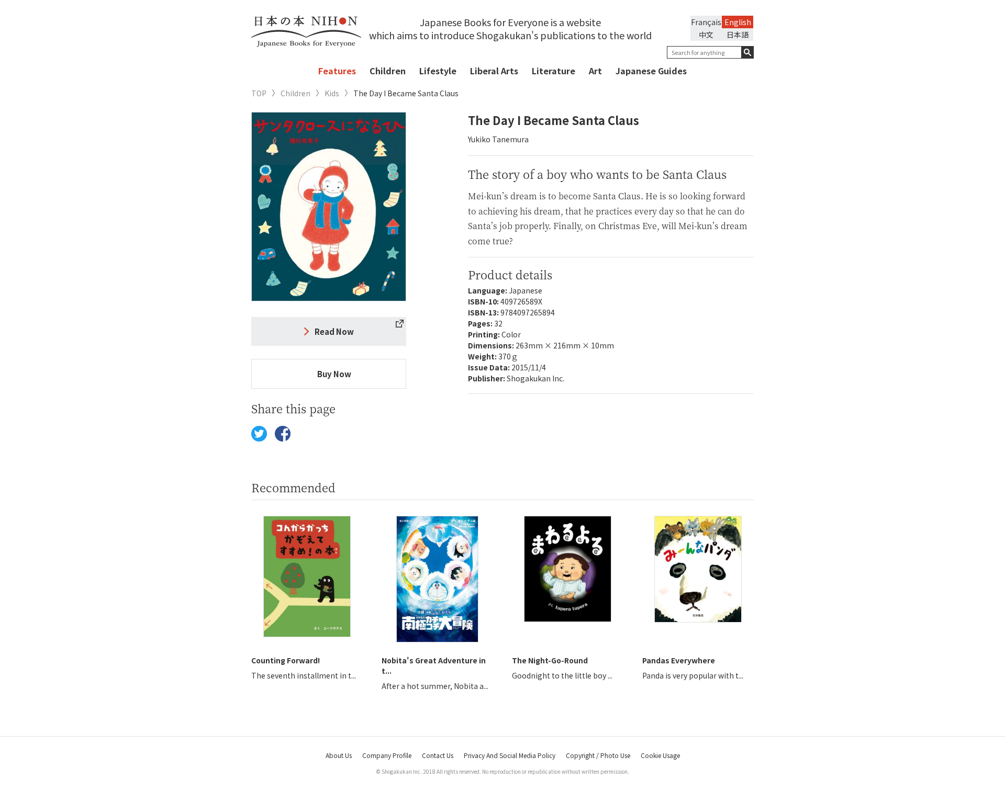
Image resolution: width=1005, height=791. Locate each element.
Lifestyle (437, 70)
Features (337, 70)
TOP (258, 93)
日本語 (738, 34)
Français (706, 22)
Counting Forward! (285, 660)
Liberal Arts (494, 70)
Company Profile (386, 755)
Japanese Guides (651, 70)
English (737, 22)
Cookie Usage (660, 755)
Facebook (283, 434)
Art (595, 70)
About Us (339, 755)
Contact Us (437, 755)
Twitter (259, 434)
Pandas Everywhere (678, 660)
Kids (332, 93)
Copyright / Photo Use (598, 755)
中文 (706, 34)
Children (388, 70)
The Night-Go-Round (550, 660)
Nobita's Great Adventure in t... (434, 665)
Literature (553, 70)
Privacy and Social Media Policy (509, 755)
